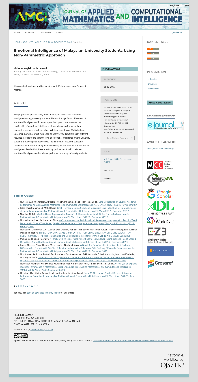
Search (177, 32)
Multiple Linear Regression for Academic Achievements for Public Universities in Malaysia (79, 214)
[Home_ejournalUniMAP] (165, 129)
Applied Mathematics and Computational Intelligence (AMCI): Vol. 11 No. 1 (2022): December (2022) (80, 242)
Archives (46, 32)
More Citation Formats (117, 138)
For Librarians (153, 89)
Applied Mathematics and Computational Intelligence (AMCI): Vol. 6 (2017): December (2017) (84, 211)
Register (174, 5)
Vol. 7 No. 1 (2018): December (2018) (53, 42)
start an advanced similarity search (43, 293)
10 (32, 286)
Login (186, 5)
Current (30, 32)
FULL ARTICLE (112, 69)
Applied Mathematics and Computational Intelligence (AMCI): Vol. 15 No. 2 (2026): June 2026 (85, 236)
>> (37, 286)
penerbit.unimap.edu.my (41, 330)
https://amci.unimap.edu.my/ (160, 149)
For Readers (152, 79)
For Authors (152, 84)
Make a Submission (160, 102)
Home (17, 32)
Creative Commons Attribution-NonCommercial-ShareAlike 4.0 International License (133, 341)
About (60, 32)
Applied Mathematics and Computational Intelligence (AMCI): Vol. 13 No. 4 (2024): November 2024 (89, 205)
